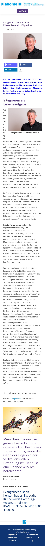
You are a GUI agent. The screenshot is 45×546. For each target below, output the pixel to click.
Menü (23, 11)
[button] (10, 65)
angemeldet (17, 398)
